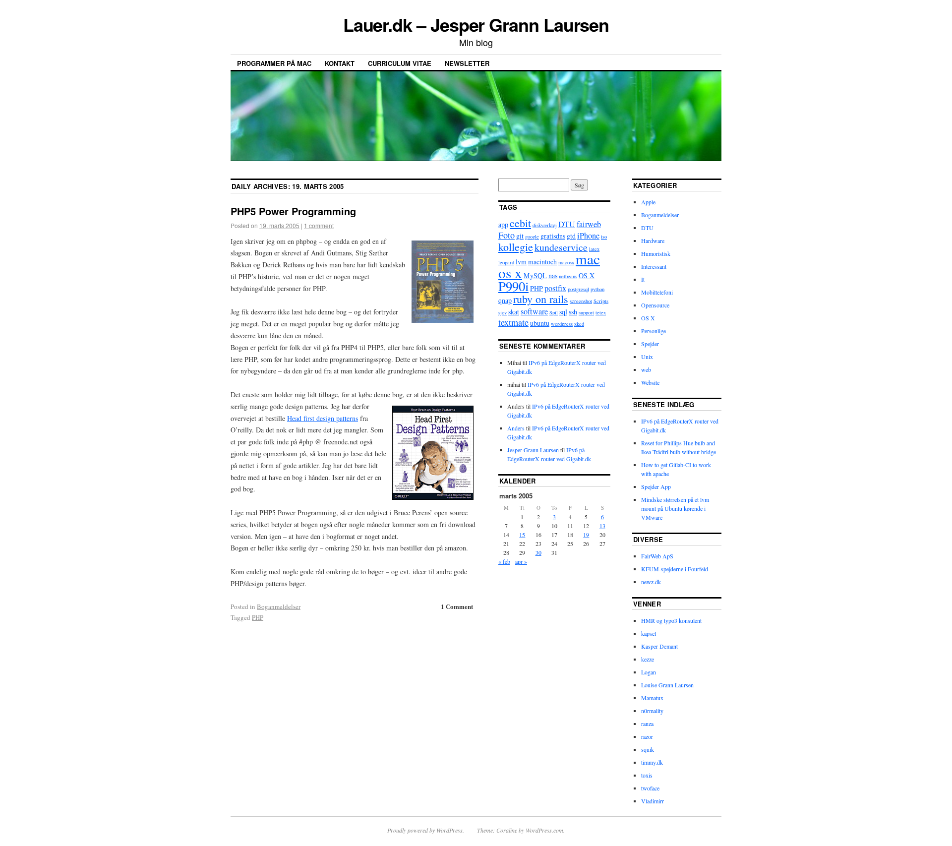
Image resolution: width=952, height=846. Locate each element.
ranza (647, 723)
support (586, 312)
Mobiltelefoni (657, 292)
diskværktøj (545, 225)
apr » (521, 561)
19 (586, 535)
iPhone (588, 235)
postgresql (578, 289)
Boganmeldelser (278, 606)
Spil (553, 312)
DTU (566, 224)
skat (513, 311)
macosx (566, 262)
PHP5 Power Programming (293, 211)
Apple (648, 202)
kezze (647, 659)
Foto (506, 235)
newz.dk (651, 582)
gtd (571, 236)
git (520, 236)
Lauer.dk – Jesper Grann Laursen (476, 24)
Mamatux (652, 698)
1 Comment (457, 606)
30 (538, 552)
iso (604, 236)
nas (552, 275)
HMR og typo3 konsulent (671, 620)
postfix (555, 288)
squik (647, 749)
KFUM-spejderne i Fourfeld (674, 569)
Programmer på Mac (274, 63)
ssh (573, 311)
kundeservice (561, 247)
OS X (587, 275)
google (532, 236)
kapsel (648, 633)
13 (602, 526)
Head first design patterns (322, 418)
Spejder (650, 344)
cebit (520, 223)
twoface (650, 788)
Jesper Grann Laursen (533, 450)
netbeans (568, 276)
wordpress (562, 323)
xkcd (579, 323)
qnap (505, 300)
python (597, 289)
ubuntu (539, 323)
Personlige (653, 331)
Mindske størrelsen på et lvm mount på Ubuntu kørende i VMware (675, 508)
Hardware (652, 240)
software (534, 311)
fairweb (589, 224)
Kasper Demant (659, 646)
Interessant (653, 266)
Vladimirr (652, 801)
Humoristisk (655, 253)
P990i (513, 286)
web (646, 369)
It (643, 279)
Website (650, 382)
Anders (516, 428)
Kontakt (340, 63)
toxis (647, 775)
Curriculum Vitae (399, 63)
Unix (647, 357)
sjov (502, 312)
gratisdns (552, 236)
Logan (648, 672)
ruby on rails (540, 299)
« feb (504, 561)
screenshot (581, 301)
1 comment (319, 225)
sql (563, 311)
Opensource (655, 305)
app (503, 224)
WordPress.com (544, 830)
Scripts (601, 301)
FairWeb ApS (657, 556)
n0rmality (652, 711)
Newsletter (467, 63)
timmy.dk (652, 762)
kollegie (515, 247)
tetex (600, 312)
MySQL (535, 275)
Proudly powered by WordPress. (425, 830)
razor (647, 736)
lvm (521, 261)
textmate (513, 322)
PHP (257, 617)
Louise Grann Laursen (667, 685)
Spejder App (656, 486)
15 (522, 535)
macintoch (542, 261)
